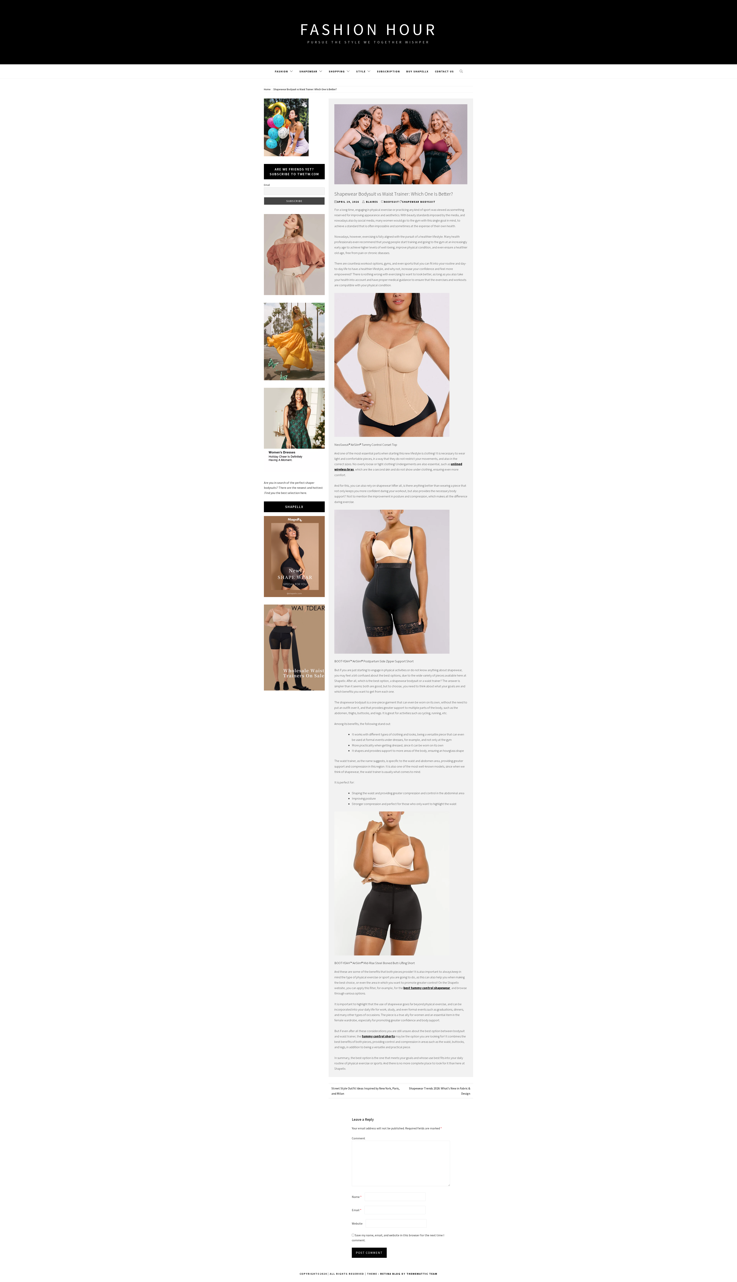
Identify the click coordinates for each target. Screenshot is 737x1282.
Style (361, 71)
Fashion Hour (368, 29)
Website (357, 1223)
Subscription (388, 71)
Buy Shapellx (417, 71)
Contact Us (444, 71)
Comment (358, 1138)
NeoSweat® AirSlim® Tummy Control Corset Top (365, 444)
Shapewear (308, 71)
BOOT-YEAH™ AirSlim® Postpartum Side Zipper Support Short (374, 661)
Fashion (281, 71)
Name (357, 1197)
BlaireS (372, 201)
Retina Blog (390, 1273)
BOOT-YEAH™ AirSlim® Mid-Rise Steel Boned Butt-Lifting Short (374, 963)
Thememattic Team (422, 1273)
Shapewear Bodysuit (418, 201)
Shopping (337, 71)
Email (356, 1210)
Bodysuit (391, 201)
